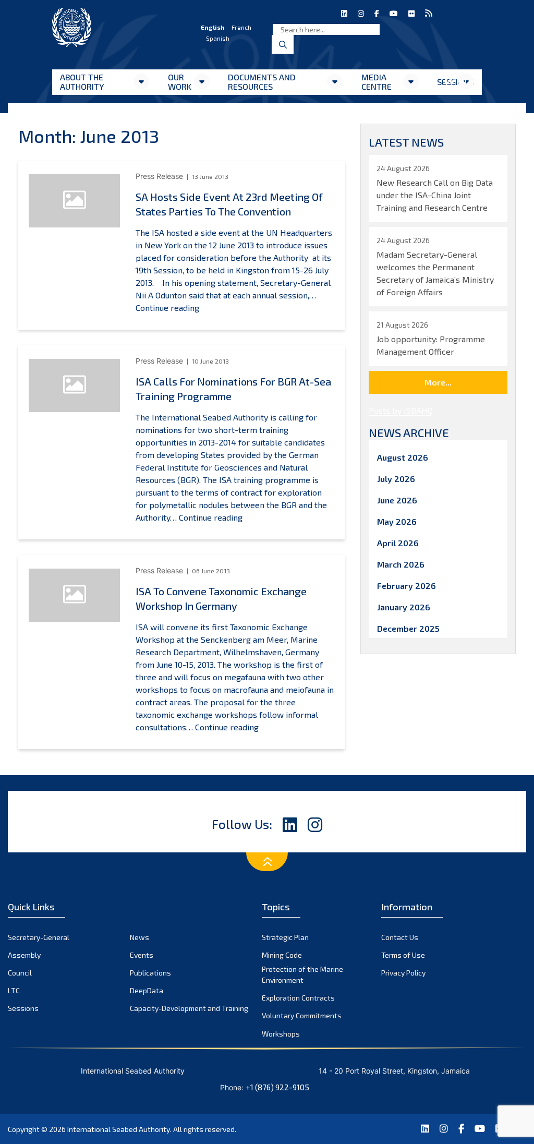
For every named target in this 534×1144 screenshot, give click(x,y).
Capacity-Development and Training (189, 1008)
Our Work (179, 81)
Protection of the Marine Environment (302, 974)
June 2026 (397, 500)
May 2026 (397, 521)
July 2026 (396, 479)
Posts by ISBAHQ (401, 410)
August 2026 (402, 457)
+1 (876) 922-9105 (277, 1087)
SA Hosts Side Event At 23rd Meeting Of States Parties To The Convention (229, 204)
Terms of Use (403, 954)
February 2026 (406, 586)
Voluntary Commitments (302, 1015)
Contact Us (399, 937)
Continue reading (167, 307)
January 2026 (403, 607)
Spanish (217, 38)
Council (20, 972)
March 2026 (400, 564)
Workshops (281, 1033)
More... (438, 382)
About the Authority (82, 81)
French (241, 27)
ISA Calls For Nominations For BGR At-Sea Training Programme (233, 388)
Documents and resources (262, 81)
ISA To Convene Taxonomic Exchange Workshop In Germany (221, 598)
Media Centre (376, 81)
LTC (14, 990)
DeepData (146, 990)
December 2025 (408, 628)
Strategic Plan (285, 937)
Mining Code (282, 954)
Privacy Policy (403, 972)
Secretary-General (38, 937)
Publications (150, 972)
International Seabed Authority (118, 1129)
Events (141, 954)
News (139, 937)
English (213, 27)
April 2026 (398, 543)
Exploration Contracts (298, 997)
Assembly (24, 954)
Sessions (23, 1008)
